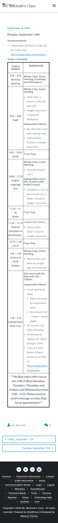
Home (42, 480)
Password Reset (17, 493)
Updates (24, 501)
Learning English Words (17, 484)
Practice (47, 493)
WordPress (33, 512)
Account (6, 476)
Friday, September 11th (21, 439)
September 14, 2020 (18, 28)
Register (12, 497)
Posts (34, 493)
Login (39, 484)
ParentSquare (37, 489)
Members (20, 489)
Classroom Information (28, 476)
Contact (50, 476)
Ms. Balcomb (18, 425)
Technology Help (43, 497)
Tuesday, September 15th (36, 448)
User (37, 501)
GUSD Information (24, 480)
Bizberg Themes (29, 516)
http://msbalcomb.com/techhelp (28, 54)
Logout (50, 484)
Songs (25, 497)
